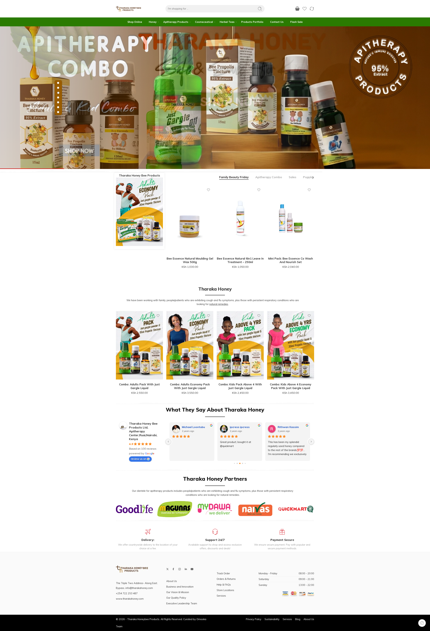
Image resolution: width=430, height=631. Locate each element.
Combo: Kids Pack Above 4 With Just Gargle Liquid (189, 386)
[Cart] (297, 8)
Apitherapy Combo (268, 177)
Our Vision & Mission (177, 592)
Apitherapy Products (175, 21)
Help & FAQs (224, 584)
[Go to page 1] (237, 463)
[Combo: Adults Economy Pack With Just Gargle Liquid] (139, 345)
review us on (138, 458)
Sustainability (272, 619)
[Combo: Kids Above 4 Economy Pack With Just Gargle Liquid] (240, 345)
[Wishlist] (208, 190)
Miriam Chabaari (288, 427)
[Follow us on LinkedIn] (185, 569)
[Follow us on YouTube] (192, 569)
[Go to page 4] (245, 463)
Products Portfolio (252, 21)
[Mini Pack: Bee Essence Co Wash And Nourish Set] (290, 219)
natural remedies (218, 304)
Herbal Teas (227, 21)
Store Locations (225, 590)
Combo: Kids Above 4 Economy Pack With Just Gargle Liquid (240, 386)
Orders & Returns (226, 578)
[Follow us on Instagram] (179, 569)
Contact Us (277, 21)
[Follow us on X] (167, 569)
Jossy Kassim (238, 427)
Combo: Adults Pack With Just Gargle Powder (290, 386)
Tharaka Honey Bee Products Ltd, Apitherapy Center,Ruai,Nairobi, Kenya (143, 431)
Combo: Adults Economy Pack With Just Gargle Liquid (139, 386)
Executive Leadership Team (181, 603)
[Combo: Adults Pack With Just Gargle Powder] (290, 345)
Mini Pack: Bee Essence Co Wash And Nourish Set (290, 260)
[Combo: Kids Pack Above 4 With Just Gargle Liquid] (189, 345)
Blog (297, 619)
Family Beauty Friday (234, 177)
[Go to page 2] (239, 463)
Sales (292, 177)
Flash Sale (296, 21)
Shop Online (134, 21)
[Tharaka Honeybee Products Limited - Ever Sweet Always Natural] (128, 9)
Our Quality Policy (176, 597)
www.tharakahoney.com (130, 598)
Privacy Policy (253, 619)
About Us (171, 581)
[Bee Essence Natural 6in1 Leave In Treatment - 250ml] (240, 219)
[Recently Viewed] (422, 623)
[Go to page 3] (242, 463)
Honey (153, 21)
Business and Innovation (180, 586)
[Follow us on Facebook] (173, 569)
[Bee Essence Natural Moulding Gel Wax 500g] (189, 219)
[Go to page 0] (234, 463)
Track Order (223, 573)
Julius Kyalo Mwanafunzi (197, 427)
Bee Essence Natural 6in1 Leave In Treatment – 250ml (240, 260)
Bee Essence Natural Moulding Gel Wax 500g (190, 260)
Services (221, 595)
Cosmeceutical (204, 21)
